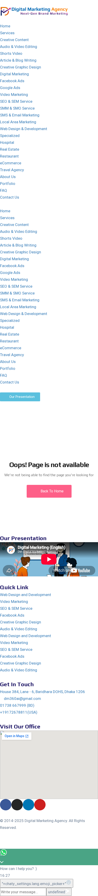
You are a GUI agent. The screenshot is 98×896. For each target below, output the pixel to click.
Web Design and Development (25, 594)
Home (5, 26)
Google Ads (10, 87)
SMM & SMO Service (17, 108)
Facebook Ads (12, 81)
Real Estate (9, 149)
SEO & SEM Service (16, 101)
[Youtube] (40, 804)
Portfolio (7, 183)
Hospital (7, 142)
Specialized (10, 135)
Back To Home (52, 491)
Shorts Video (11, 53)
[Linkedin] (28, 804)
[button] (49, 204)
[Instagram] (17, 804)
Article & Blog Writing (18, 60)
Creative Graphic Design (20, 67)
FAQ (3, 190)
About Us (8, 176)
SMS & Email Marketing (19, 115)
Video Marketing (14, 94)
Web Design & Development (23, 128)
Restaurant (9, 156)
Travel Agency (12, 170)
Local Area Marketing (18, 122)
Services (7, 33)
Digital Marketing (14, 74)
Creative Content (14, 39)
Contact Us (9, 197)
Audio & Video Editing (18, 46)
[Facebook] (5, 804)
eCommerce (10, 163)
